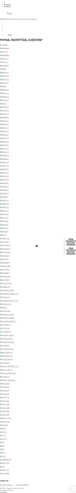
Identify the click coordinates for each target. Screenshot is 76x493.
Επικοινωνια (70, 245)
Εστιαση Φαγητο (6, 485)
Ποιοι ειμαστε (71, 241)
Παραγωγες (71, 243)
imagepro (7, 4)
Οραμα (71, 239)
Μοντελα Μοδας (22, 485)
